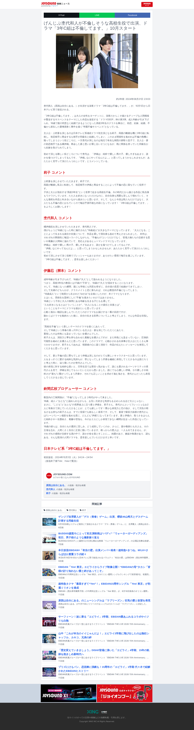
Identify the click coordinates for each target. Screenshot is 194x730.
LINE (97, 15)
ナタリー (54, 6)
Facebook (132, 15)
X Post (61, 15)
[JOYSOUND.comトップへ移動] (147, 4)
